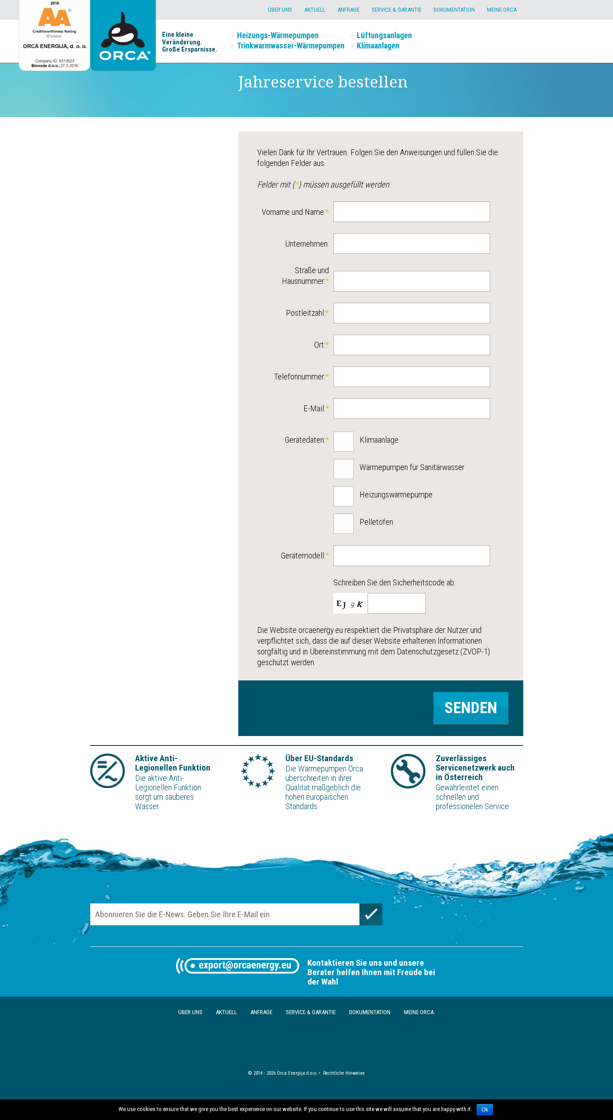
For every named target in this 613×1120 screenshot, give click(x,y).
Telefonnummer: (301, 376)
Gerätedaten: (307, 440)
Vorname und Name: (295, 212)
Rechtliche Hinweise (344, 1073)
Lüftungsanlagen (384, 35)
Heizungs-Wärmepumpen (278, 35)
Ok (485, 1110)
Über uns (280, 9)
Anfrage (348, 9)
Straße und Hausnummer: (305, 275)
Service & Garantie (396, 9)
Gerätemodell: (305, 555)
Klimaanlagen (378, 45)
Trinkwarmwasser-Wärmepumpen (291, 45)
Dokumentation (454, 9)
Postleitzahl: (307, 313)
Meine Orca (502, 9)
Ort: (321, 345)
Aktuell (314, 9)
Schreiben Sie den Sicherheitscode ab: (394, 582)
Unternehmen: (307, 244)
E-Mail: (316, 408)
